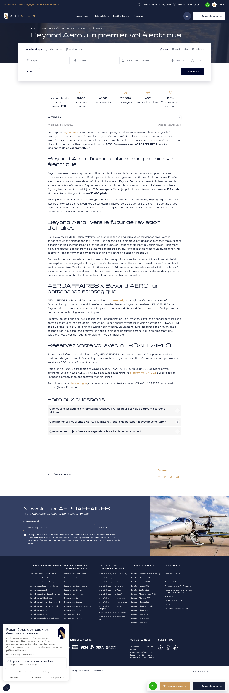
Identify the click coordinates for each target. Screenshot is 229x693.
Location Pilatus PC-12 (140, 582)
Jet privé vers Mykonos (73, 594)
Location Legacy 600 (140, 618)
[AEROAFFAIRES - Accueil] (21, 16)
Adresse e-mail (31, 521)
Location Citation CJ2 (140, 590)
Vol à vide (169, 604)
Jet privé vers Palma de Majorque (44, 618)
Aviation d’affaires (172, 582)
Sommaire (54, 116)
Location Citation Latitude (142, 606)
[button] (209, 16)
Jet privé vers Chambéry (74, 610)
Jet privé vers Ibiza (72, 614)
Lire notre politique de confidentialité (21, 655)
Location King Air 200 (140, 602)
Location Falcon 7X (139, 622)
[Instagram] (168, 647)
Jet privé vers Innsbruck (74, 582)
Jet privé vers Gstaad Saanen (76, 586)
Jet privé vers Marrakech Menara (77, 606)
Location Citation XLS (140, 610)
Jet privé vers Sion (71, 598)
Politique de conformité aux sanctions (87, 671)
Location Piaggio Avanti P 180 (143, 594)
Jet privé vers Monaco (39, 614)
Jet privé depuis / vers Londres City (112, 574)
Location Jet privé (172, 574)
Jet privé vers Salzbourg (74, 602)
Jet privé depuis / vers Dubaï (110, 594)
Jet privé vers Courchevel (74, 578)
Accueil (34, 28)
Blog (43, 28)
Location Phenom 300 (140, 598)
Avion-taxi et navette (173, 600)
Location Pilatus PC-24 (140, 586)
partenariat (118, 300)
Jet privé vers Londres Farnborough (45, 602)
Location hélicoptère (173, 578)
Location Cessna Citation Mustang (145, 574)
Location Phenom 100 (140, 578)
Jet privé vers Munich (39, 610)
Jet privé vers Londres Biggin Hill (44, 606)
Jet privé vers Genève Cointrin (43, 574)
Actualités (54, 28)
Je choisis (36, 677)
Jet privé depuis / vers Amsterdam (112, 613)
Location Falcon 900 (139, 614)
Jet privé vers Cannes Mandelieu (44, 586)
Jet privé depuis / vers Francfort (111, 586)
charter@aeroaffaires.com (141, 652)
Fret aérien (169, 596)
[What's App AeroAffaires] (207, 4)
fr (220, 4)
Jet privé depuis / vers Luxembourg (113, 602)
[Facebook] (160, 647)
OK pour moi (57, 677)
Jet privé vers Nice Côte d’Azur (43, 578)
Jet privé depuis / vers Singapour (111, 598)
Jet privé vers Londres (73, 618)
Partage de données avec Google (23, 665)
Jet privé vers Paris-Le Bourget (43, 582)
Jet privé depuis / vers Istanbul (110, 578)
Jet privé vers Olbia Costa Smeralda (45, 594)
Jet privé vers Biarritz (73, 590)
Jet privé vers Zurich (38, 590)
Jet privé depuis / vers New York (111, 582)
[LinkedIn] (214, 4)
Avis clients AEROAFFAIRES (176, 609)
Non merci (14, 677)
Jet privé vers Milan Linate (41, 598)
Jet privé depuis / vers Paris (109, 590)
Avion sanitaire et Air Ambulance (179, 586)
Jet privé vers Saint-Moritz (75, 574)
